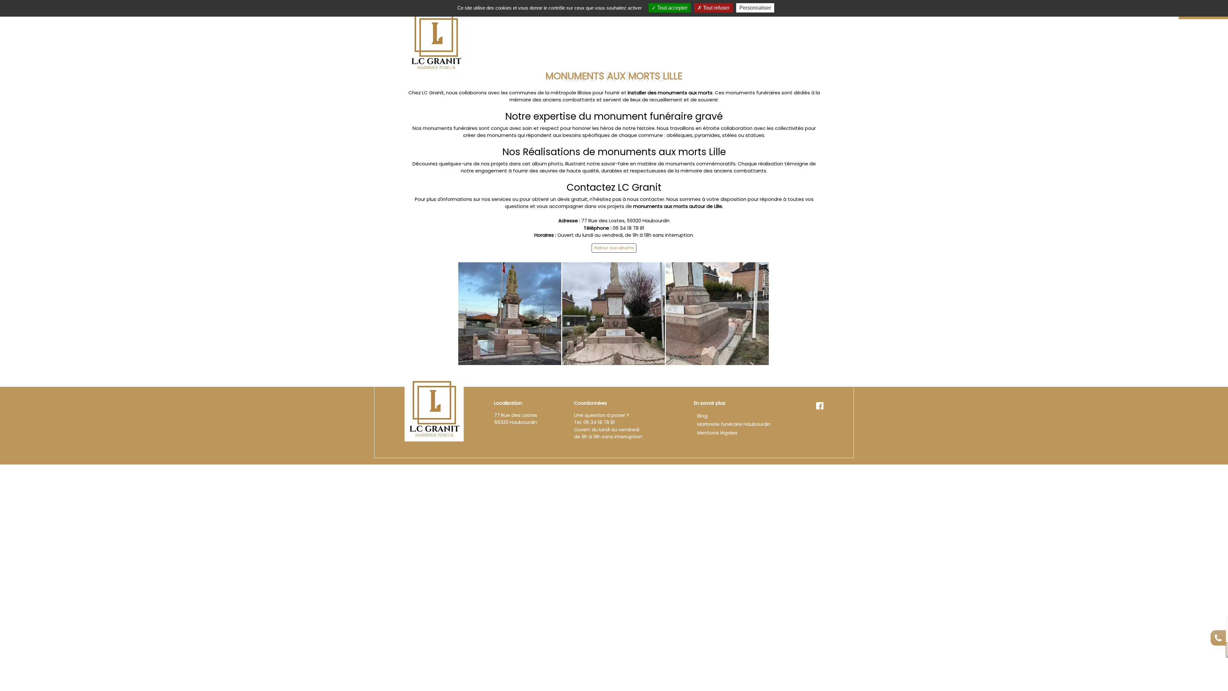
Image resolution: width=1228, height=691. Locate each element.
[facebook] (819, 405)
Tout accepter (672, 8)
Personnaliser (755, 8)
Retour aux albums (614, 248)
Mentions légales (717, 432)
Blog (702, 415)
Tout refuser (715, 8)
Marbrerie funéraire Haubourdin (734, 424)
